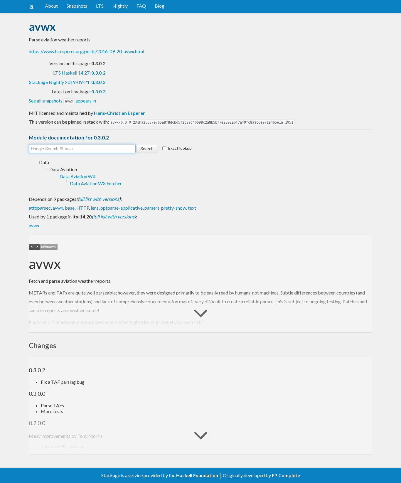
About (51, 6)
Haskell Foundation (197, 475)
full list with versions (98, 199)
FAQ (141, 6)
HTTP (82, 208)
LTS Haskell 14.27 (71, 72)
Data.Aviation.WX (77, 176)
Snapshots (77, 6)
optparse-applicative (121, 208)
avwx (58, 208)
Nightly (120, 6)
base (70, 208)
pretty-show (173, 208)
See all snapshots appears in (62, 100)
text (192, 208)
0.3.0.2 (98, 72)
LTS (100, 6)
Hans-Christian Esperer (119, 113)
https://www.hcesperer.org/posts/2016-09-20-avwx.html (86, 51)
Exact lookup (180, 148)
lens (95, 208)
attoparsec (40, 208)
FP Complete (286, 475)
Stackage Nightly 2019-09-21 (59, 82)
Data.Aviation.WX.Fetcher (96, 183)
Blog (159, 6)
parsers (151, 208)
